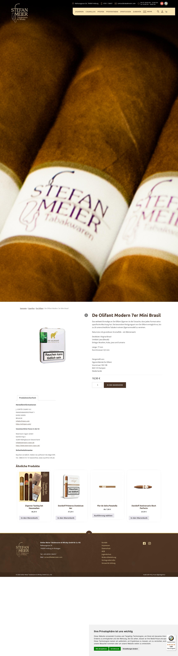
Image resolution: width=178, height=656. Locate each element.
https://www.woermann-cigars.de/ (28, 446)
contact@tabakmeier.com (53, 557)
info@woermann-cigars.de (25, 443)
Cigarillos (90, 12)
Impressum (106, 545)
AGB (103, 551)
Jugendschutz (106, 554)
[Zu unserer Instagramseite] (149, 543)
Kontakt (104, 542)
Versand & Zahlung (108, 563)
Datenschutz (106, 548)
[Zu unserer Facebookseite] (144, 543)
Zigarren (79, 12)
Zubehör (137, 12)
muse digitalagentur (159, 575)
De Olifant (39, 308)
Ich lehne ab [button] (115, 649)
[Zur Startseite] (19, 22)
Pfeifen (101, 12)
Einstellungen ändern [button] (130, 649)
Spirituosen (125, 12)
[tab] (27, 397)
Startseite (23, 308)
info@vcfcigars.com (22, 421)
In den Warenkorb (115, 385)
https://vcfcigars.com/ (23, 424)
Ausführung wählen (103, 515)
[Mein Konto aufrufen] (162, 11)
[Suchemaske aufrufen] (158, 11)
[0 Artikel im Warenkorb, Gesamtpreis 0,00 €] (166, 11)
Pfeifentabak (112, 12)
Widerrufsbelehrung (109, 557)
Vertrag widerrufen (108, 560)
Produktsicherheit (27, 398)
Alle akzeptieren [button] (101, 649)
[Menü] (174, 635)
